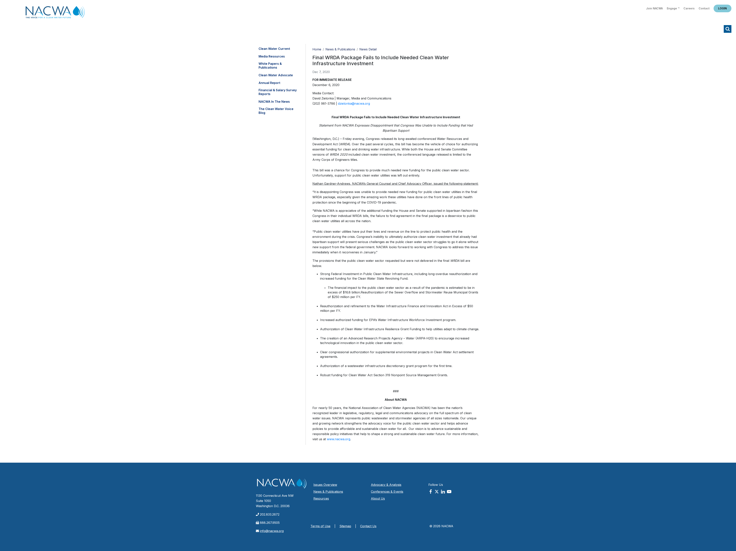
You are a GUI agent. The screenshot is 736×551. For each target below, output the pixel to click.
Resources (321, 498)
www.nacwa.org (338, 439)
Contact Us (368, 526)
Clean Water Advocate (276, 75)
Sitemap (345, 526)
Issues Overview (325, 485)
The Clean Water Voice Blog (276, 111)
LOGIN (722, 8)
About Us (378, 498)
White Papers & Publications (270, 65)
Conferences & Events (387, 492)
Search (727, 29)
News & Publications (340, 49)
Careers (689, 8)
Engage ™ (673, 8)
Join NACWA (654, 8)
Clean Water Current (274, 49)
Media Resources (272, 56)
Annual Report (269, 83)
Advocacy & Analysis (386, 485)
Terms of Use (320, 526)
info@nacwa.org (272, 531)
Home (55, 13)
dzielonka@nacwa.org (354, 103)
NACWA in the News (274, 101)
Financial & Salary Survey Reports (278, 92)
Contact (704, 8)
